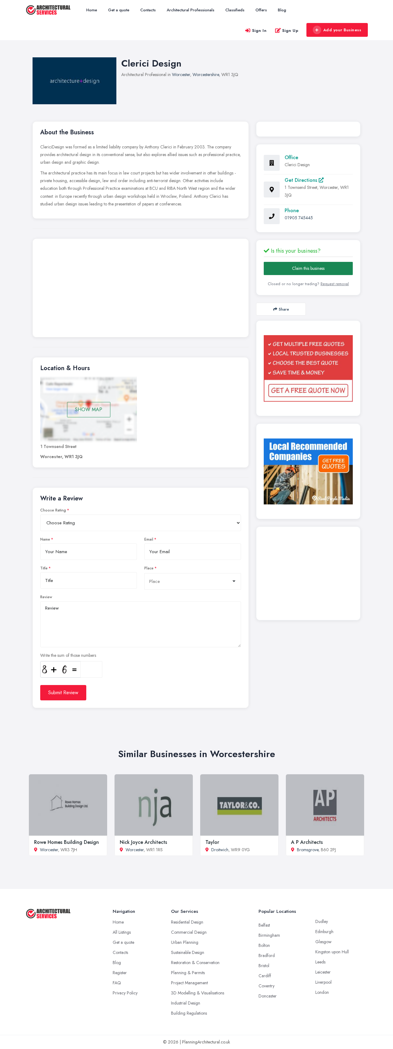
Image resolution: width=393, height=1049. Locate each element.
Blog (282, 10)
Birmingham (269, 935)
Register (120, 973)
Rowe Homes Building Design (66, 842)
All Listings (122, 932)
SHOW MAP (88, 409)
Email (148, 539)
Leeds (320, 962)
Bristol (264, 966)
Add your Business (342, 30)
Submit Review (63, 692)
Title (44, 568)
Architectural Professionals (190, 10)
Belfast (264, 925)
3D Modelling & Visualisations (197, 993)
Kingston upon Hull (332, 952)
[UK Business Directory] (308, 471)
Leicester (323, 972)
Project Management (189, 983)
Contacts (148, 10)
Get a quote (118, 10)
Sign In (259, 30)
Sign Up (290, 30)
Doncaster (268, 996)
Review (46, 597)
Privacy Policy (125, 993)
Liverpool (323, 982)
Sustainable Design (187, 952)
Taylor (212, 842)
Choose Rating (53, 510)
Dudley (321, 921)
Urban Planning (184, 942)
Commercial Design (189, 932)
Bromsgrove (307, 850)
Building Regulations (189, 1013)
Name (45, 539)
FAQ (117, 983)
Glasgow (323, 942)
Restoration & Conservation (195, 962)
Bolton (264, 945)
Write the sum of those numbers (68, 655)
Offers (261, 10)
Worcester (181, 74)
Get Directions (302, 180)
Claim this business (308, 268)
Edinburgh (324, 931)
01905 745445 (299, 218)
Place (149, 568)
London (322, 992)
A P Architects (307, 842)
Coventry (266, 986)
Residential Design (187, 922)
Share (284, 309)
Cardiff (265, 976)
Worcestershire (206, 74)
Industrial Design (185, 1003)
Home (91, 10)
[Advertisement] (140, 289)
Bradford (267, 955)
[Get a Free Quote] (308, 368)
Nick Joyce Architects (143, 842)
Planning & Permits (188, 973)
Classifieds (234, 10)
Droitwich (219, 850)
